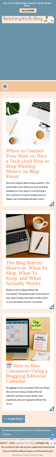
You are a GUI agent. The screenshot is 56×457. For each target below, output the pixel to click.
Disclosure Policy (20, 455)
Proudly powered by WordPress (17, 430)
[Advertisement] (28, 52)
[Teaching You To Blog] (28, 19)
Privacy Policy (37, 455)
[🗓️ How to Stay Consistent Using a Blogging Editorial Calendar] (28, 338)
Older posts (15, 419)
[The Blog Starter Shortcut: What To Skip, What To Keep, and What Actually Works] (28, 235)
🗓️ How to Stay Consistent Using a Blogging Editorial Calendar (27, 373)
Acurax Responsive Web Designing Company (39, 439)
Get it (28, 10)
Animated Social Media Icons (10, 439)
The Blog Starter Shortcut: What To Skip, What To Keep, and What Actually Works (26, 273)
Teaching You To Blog (25, 443)
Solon (45, 430)
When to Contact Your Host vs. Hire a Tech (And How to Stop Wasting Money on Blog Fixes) (27, 163)
